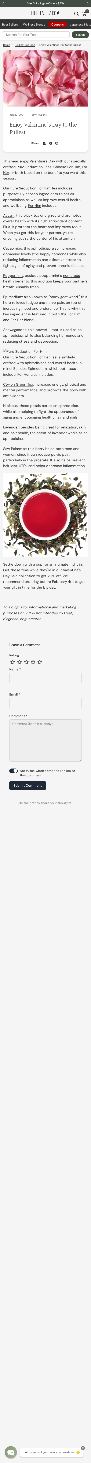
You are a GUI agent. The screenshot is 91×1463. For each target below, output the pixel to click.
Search (80, 34)
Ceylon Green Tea (18, 384)
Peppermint (13, 275)
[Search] (76, 13)
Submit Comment (28, 785)
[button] (11, 1452)
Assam (8, 215)
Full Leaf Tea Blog (25, 45)
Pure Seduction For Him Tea (33, 188)
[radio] (12, 662)
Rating (14, 655)
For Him (73, 167)
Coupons (57, 24)
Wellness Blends (34, 24)
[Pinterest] (56, 143)
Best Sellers (10, 24)
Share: (35, 143)
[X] (50, 143)
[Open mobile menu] (5, 13)
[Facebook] (44, 143)
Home (6, 45)
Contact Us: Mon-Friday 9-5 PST (45, 3)
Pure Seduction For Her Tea (33, 357)
